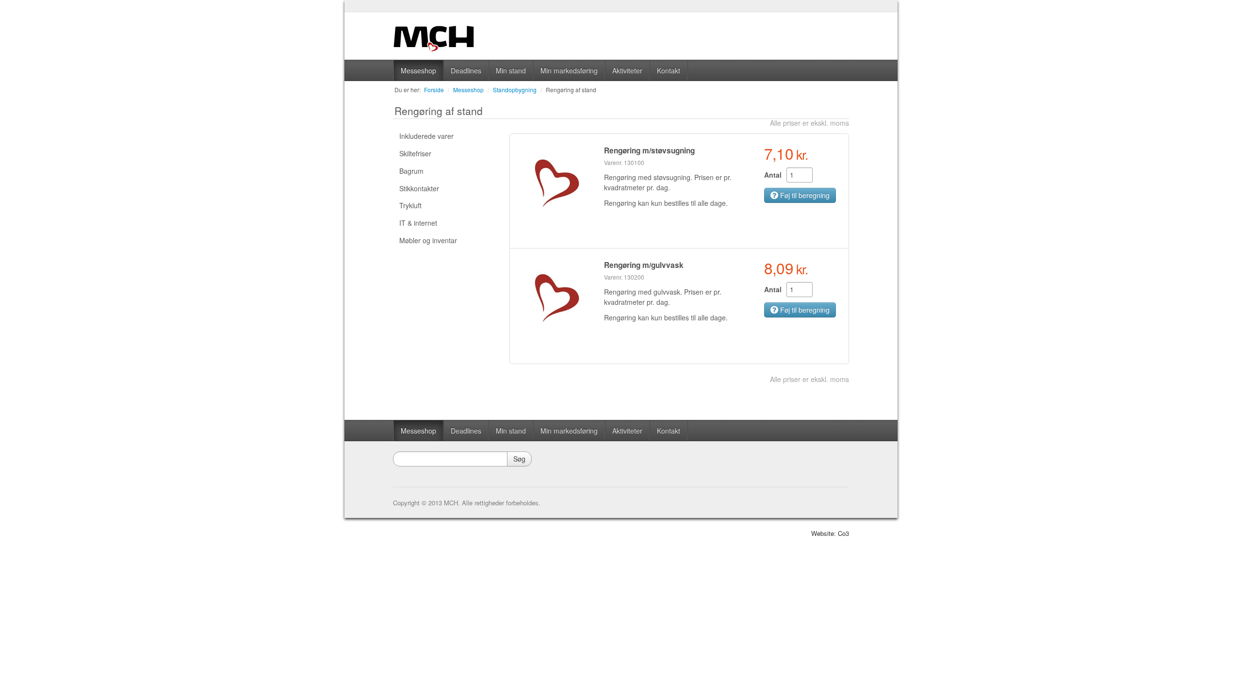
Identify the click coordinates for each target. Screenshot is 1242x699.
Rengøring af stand (571, 89)
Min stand (511, 70)
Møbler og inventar (428, 240)
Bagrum (411, 171)
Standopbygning (515, 89)
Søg (519, 459)
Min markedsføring (569, 70)
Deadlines (466, 70)
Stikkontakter (419, 188)
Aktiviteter (627, 70)
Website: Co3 (830, 533)
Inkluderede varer (426, 136)
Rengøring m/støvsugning (649, 150)
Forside (434, 89)
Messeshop (418, 70)
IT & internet (418, 223)
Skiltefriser (415, 153)
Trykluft (410, 205)
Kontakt (668, 70)
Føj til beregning (804, 195)
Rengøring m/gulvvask (644, 265)
